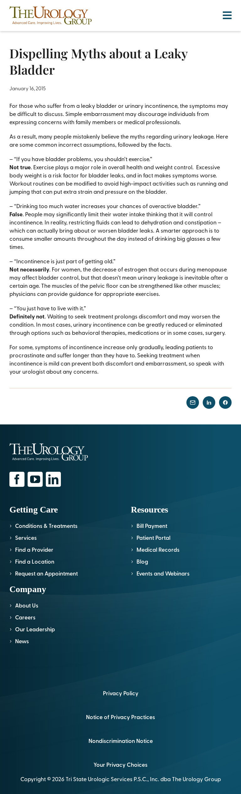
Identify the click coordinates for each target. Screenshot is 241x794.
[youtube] (35, 479)
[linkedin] (53, 479)
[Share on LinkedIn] (209, 402)
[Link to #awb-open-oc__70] (227, 15)
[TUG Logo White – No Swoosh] (48, 446)
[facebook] (16, 479)
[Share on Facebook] (225, 402)
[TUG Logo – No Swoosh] (50, 9)
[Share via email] (192, 402)
